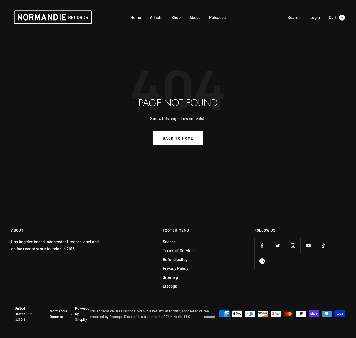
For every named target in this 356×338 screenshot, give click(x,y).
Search (294, 17)
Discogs (170, 286)
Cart (336, 17)
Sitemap (170, 277)
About (194, 17)
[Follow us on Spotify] (262, 261)
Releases (217, 17)
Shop (176, 17)
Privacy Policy (175, 268)
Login (315, 17)
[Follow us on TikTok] (323, 245)
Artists (156, 17)
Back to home (178, 138)
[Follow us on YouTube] (308, 245)
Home (135, 17)
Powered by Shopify (82, 314)
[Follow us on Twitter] (277, 245)
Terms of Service (178, 250)
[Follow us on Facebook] (262, 245)
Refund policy (175, 259)
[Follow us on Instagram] (292, 245)
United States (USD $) (20, 314)
